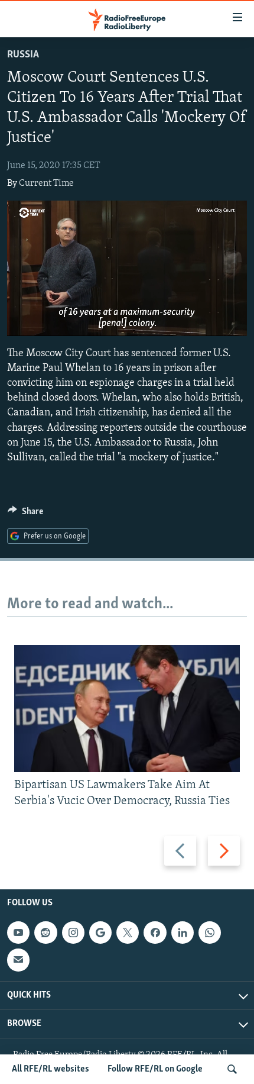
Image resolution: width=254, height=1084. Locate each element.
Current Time (46, 183)
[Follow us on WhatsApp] (209, 932)
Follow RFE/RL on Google (155, 1069)
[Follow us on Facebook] (155, 932)
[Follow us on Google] (100, 932)
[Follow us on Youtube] (18, 932)
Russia (23, 55)
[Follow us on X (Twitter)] (127, 932)
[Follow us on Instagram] (73, 932)
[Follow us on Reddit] (45, 932)
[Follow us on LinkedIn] (182, 932)
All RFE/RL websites (50, 1069)
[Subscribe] (18, 959)
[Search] (232, 1069)
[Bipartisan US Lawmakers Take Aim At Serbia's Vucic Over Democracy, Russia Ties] (127, 708)
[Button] (25, 514)
